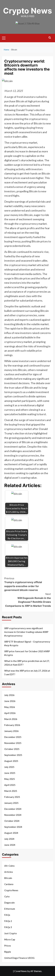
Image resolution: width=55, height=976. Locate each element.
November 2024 (12, 814)
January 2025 (11, 803)
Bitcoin (8, 878)
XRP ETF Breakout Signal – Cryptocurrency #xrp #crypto (27, 643)
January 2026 (11, 731)
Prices (7, 945)
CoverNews (20, 971)
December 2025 (12, 737)
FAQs (7, 914)
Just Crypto (10, 933)
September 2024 (13, 826)
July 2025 (9, 767)
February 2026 (12, 725)
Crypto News (27, 10)
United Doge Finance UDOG (19, 957)
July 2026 (9, 695)
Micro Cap (9, 939)
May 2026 (9, 707)
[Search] (50, 37)
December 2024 (12, 808)
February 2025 (12, 797)
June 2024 (9, 844)
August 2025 (11, 761)
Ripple (7, 951)
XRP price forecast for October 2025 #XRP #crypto (27, 653)
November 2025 (12, 743)
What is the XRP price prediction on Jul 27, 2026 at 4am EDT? (27, 663)
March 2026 (10, 719)
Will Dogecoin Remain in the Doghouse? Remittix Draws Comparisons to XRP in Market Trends (28, 599)
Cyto (6, 896)
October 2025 (11, 749)
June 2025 (9, 773)
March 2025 (10, 791)
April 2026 (9, 713)
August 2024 (11, 832)
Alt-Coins (9, 865)
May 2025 (9, 779)
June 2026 (9, 701)
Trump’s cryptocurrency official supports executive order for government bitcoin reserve (23, 584)
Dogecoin (9, 902)
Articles (8, 871)
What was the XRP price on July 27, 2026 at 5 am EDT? (27, 672)
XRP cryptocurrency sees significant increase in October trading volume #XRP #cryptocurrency (26, 632)
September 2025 (13, 755)
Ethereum (9, 908)
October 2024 (11, 820)
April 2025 (9, 785)
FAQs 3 (8, 927)
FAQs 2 (8, 921)
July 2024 (9, 838)
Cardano (8, 884)
